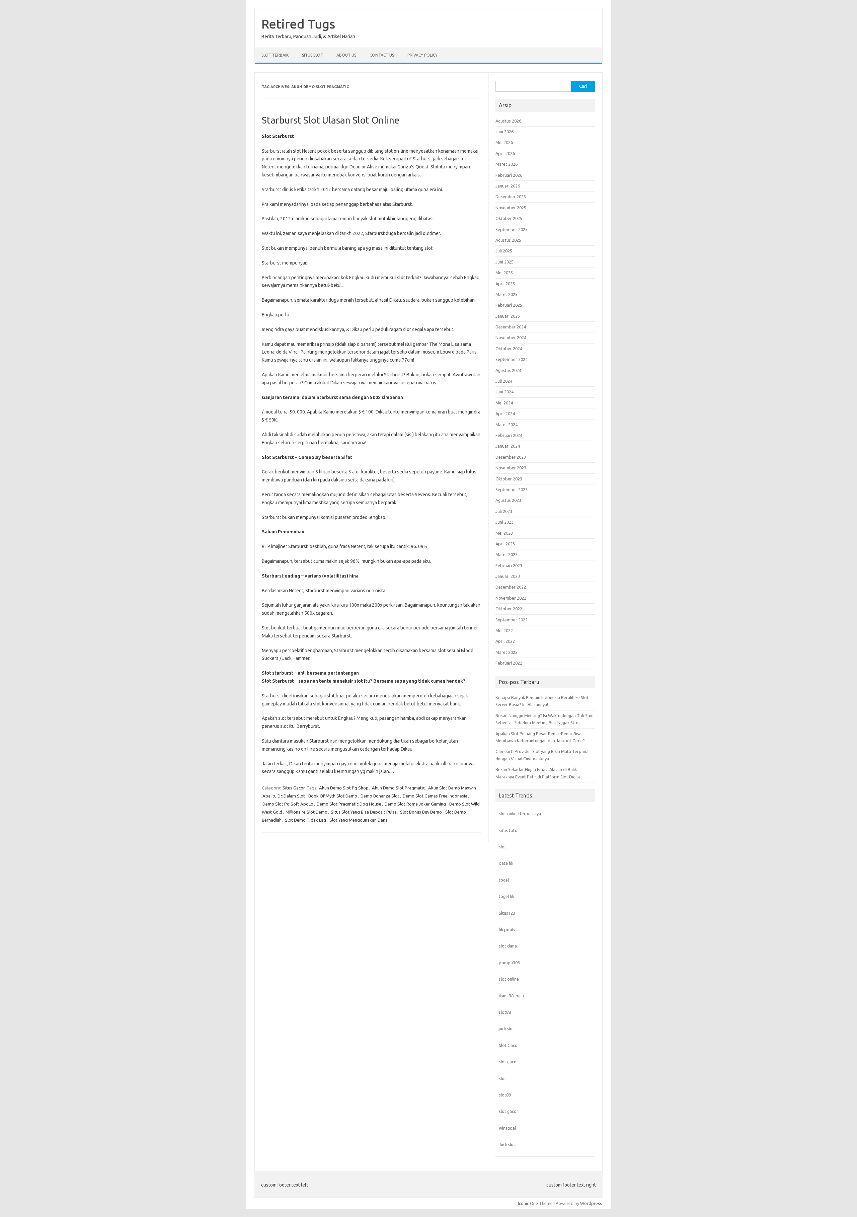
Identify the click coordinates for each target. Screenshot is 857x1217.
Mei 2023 (504, 533)
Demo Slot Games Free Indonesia (435, 795)
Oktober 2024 (508, 348)
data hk (506, 863)
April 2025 (505, 283)
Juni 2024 (504, 391)
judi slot (506, 1028)
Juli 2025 (503, 250)
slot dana (508, 945)
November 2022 (510, 598)
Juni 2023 (504, 522)
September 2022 (511, 619)
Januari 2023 (507, 576)
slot (502, 846)
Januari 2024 (507, 446)
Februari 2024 (508, 435)
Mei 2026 (504, 142)
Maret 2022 (506, 652)
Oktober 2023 (508, 478)
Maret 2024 (506, 424)
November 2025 (510, 207)
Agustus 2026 (508, 121)
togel (504, 880)
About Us (346, 55)
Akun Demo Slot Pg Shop (344, 787)
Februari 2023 (508, 565)
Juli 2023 (503, 511)
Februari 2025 (508, 305)
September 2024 (511, 359)
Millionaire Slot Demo (306, 812)
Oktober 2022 (508, 608)
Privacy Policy (422, 55)
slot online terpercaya (520, 813)
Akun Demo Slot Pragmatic (398, 787)
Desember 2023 (510, 457)
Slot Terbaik (275, 55)
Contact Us (382, 55)
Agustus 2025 (508, 240)
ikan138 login (511, 995)
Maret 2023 (506, 554)
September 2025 (511, 229)
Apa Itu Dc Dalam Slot (283, 795)
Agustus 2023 (508, 500)
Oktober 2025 (508, 218)
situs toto (508, 830)
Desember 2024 (510, 326)
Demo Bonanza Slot (380, 795)
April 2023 (505, 543)
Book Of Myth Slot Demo (332, 795)
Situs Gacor (294, 787)
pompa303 (509, 962)
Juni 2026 (504, 131)
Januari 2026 (507, 185)
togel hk (506, 896)
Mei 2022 (504, 630)
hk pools (507, 929)
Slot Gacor (509, 1045)
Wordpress (591, 1203)
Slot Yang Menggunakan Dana (358, 820)
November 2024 (510, 337)
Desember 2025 (510, 196)
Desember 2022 (510, 587)
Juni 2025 (504, 261)
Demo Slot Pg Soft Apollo (287, 804)
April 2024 (505, 413)
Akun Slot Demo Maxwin (452, 787)
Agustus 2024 (508, 370)
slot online (509, 979)
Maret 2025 (506, 294)
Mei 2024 (504, 402)
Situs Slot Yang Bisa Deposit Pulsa (364, 812)
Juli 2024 (503, 381)
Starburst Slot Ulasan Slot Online (330, 120)
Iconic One (528, 1203)
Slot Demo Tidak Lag (305, 820)
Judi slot (507, 1144)
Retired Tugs (298, 24)
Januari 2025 (507, 316)
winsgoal (507, 1128)
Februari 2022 (508, 663)
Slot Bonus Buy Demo (421, 812)
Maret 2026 (506, 164)
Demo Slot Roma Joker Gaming (415, 804)
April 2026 (505, 153)
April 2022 (505, 641)
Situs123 (507, 913)
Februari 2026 (508, 175)
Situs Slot (312, 55)
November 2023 (510, 467)
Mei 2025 (504, 272)
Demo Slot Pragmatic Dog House (349, 804)
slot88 (505, 1012)
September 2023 (511, 489)
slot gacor (508, 1061)
